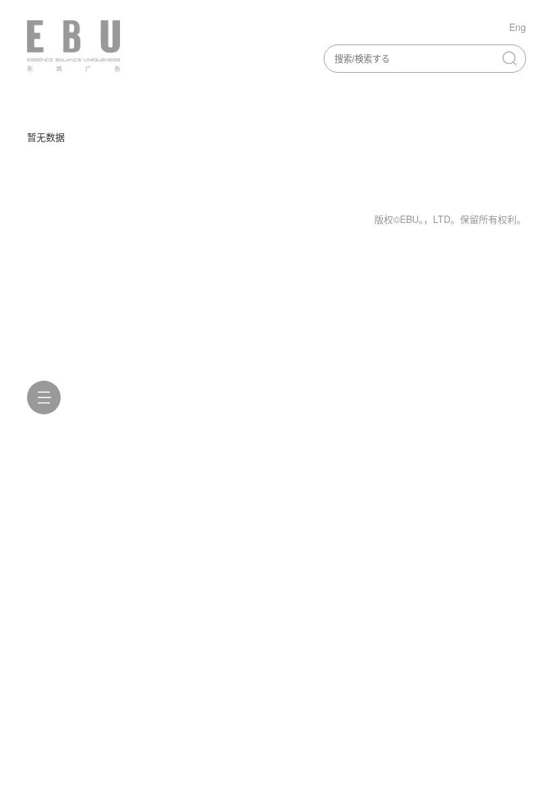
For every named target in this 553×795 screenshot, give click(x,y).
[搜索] (509, 57)
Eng (517, 27)
